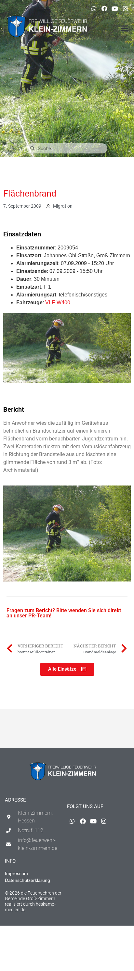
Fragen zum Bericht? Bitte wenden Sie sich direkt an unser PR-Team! (64, 613)
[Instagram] (125, 8)
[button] (124, 28)
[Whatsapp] (93, 8)
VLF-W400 (57, 302)
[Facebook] (104, 8)
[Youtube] (115, 8)
